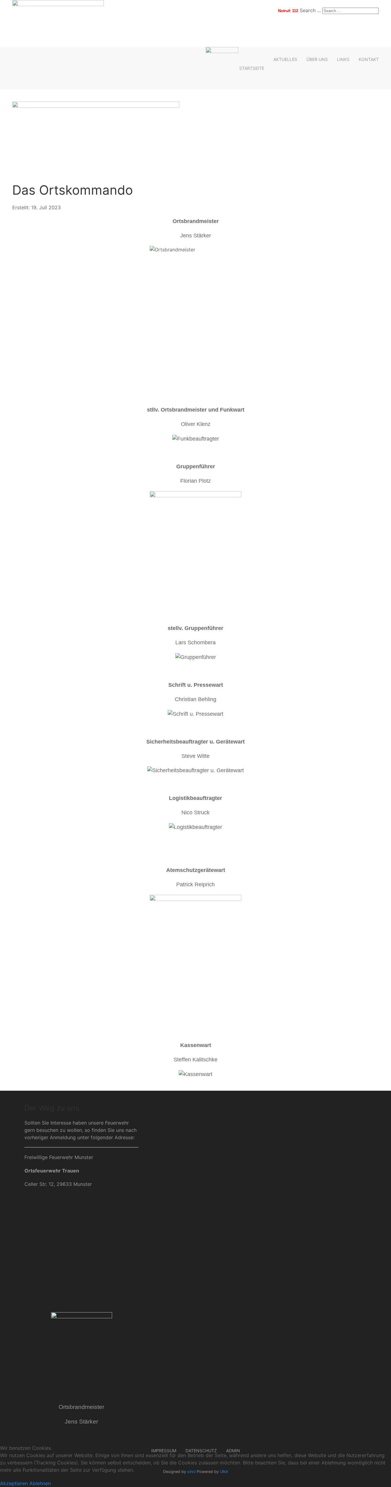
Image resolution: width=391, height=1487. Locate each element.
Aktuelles (285, 59)
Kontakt (369, 59)
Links (343, 59)
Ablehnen (40, 1483)
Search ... (310, 10)
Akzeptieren (14, 1483)
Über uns (317, 59)
